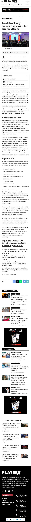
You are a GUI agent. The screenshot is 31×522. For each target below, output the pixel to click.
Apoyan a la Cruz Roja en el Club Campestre (19, 310)
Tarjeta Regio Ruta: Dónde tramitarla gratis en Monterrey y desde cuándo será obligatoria (11, 437)
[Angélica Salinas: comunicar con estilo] (6, 390)
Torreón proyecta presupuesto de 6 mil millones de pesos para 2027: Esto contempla (20, 367)
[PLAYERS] (10, 1)
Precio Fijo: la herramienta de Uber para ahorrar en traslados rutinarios (10, 456)
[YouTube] (9, 491)
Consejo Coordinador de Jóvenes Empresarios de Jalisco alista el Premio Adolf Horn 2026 (14, 263)
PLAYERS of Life (14, 372)
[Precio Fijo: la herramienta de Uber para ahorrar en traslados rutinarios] (24, 456)
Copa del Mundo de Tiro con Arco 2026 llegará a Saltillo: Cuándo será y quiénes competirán (14, 251)
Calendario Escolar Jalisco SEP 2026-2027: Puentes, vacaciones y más (19, 356)
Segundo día (8, 82)
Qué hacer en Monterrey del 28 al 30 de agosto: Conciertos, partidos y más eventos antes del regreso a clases (19, 299)
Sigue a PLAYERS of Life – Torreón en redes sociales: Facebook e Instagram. (14, 85)
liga (12, 229)
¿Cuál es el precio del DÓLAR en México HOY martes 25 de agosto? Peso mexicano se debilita (15, 269)
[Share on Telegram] (15, 53)
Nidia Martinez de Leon (15, 393)
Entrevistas (14, 387)
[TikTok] (16, 491)
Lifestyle (13, 293)
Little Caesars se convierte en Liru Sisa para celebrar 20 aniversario (11, 447)
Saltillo (17, 316)
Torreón (10, 18)
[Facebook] (3, 491)
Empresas (13, 375)
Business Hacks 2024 (10, 79)
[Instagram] (12, 491)
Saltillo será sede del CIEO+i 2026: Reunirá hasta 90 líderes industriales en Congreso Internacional (19, 380)
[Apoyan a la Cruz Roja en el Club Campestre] (6, 309)
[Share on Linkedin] (12, 53)
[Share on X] (8, 53)
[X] (6, 491)
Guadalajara (14, 352)
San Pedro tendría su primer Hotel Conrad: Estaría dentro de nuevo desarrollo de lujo (11, 426)
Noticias (4, 18)
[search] (23, 1)
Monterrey (18, 293)
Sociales (18, 307)
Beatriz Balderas (9, 57)
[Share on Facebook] (5, 53)
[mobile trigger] (3, 1)
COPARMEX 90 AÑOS (10, 274)
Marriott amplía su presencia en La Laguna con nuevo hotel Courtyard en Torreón (13, 257)
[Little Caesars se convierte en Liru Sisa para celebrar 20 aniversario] (24, 447)
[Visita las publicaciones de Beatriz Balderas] (3, 57)
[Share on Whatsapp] (10, 53)
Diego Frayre (13, 313)
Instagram (18, 245)
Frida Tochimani (14, 304)
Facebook (6, 245)
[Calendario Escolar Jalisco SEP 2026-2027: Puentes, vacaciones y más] (6, 355)
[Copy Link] (17, 53)
